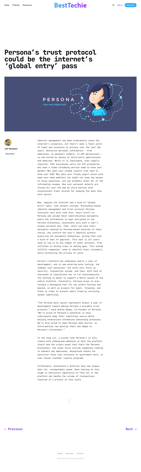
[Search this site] (113, 5)
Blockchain (10, 154)
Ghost (82, 458)
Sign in (120, 5)
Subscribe (131, 5)
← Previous (13, 429)
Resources (27, 5)
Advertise (69, 453)
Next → (131, 429)
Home (6, 5)
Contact (80, 453)
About (59, 453)
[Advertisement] (70, 25)
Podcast (16, 5)
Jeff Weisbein (11, 148)
